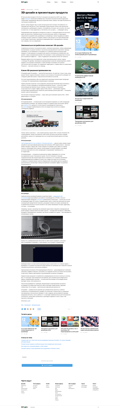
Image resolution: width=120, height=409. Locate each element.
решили (25, 107)
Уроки (56, 2)
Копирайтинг (95, 389)
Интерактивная (58, 395)
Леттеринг (35, 385)
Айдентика (23, 385)
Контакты (33, 407)
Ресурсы (64, 2)
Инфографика (96, 388)
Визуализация (58, 391)
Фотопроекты (71, 388)
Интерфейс (95, 387)
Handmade (57, 385)
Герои (56, 392)
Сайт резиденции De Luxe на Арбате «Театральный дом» (36, 143)
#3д (22, 305)
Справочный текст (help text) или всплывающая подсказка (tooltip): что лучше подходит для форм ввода (46, 341)
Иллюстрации (24, 388)
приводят (27, 18)
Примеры (35, 387)
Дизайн (23, 9)
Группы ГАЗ (27, 105)
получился (40, 199)
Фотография (84, 387)
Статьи (48, 2)
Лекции (23, 392)
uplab (28, 300)
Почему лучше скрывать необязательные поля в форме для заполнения (41, 344)
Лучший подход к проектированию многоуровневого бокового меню (40, 348)
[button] (98, 2)
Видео (56, 389)
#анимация (27, 305)
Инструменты (24, 389)
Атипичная (57, 387)
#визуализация (36, 305)
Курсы (56, 398)
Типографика (84, 385)
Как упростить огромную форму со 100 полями (34, 346)
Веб (22, 387)
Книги (71, 2)
